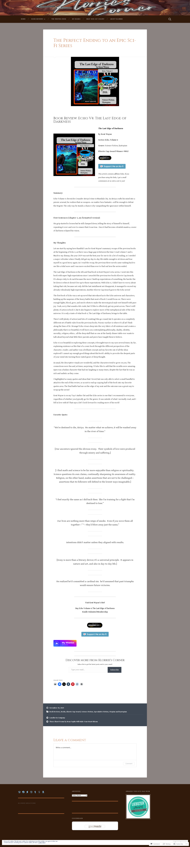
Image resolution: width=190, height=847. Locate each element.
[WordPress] (19, 792)
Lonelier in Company (57, 718)
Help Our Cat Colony (95, 19)
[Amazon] (43, 792)
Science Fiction (87, 712)
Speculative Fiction (101, 712)
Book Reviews (37, 19)
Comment (128, 763)
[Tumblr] (35, 792)
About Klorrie (116, 19)
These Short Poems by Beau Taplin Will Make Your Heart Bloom (73, 722)
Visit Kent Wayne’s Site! (95, 602)
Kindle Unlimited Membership (95, 612)
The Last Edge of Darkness (110, 128)
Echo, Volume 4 (111, 140)
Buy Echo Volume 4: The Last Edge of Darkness (95, 608)
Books (63, 712)
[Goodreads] (39, 792)
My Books (76, 19)
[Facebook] (23, 792)
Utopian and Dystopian (118, 712)
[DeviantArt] (27, 792)
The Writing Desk (58, 19)
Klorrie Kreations (27, 803)
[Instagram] (31, 792)
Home (23, 19)
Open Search (170, 19)
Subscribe (114, 670)
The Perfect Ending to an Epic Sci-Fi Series (94, 43)
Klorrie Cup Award (73, 712)
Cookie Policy (42, 842)
